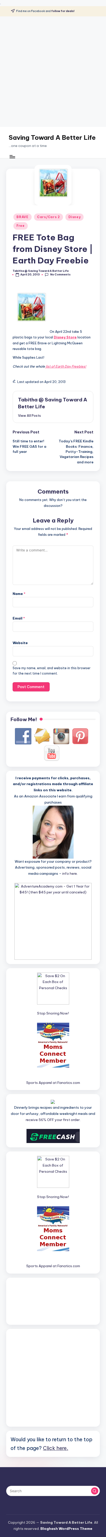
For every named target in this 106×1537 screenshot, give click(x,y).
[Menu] (12, 156)
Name (19, 593)
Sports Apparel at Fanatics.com (53, 1082)
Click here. (55, 1448)
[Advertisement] (53, 71)
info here (69, 873)
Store (71, 337)
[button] (29, 415)
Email (19, 618)
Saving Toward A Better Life (52, 137)
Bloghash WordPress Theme (66, 1528)
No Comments (60, 274)
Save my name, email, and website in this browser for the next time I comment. (52, 670)
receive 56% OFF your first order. (53, 1119)
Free (20, 226)
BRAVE (22, 217)
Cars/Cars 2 (48, 217)
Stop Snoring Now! (53, 1013)
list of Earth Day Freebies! (65, 366)
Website (20, 643)
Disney (74, 217)
